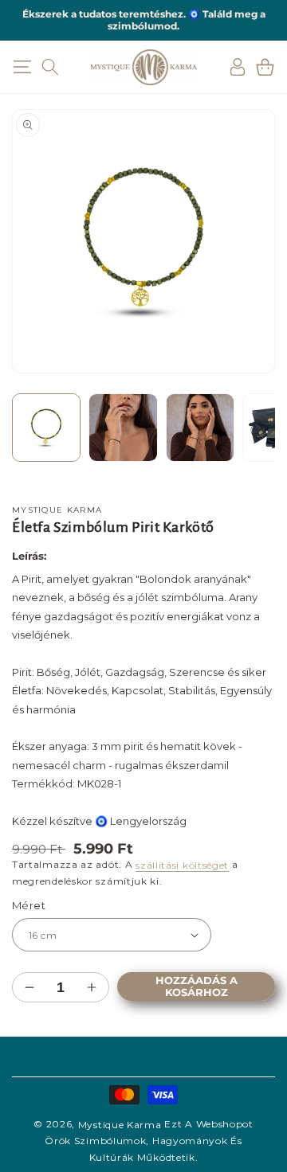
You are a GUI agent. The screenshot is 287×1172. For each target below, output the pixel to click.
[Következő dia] (255, 431)
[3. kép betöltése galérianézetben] (200, 427)
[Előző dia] (32, 431)
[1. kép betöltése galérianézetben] (46, 427)
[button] (22, 67)
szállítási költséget (182, 865)
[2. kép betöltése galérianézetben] (122, 427)
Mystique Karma (120, 1125)
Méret (28, 905)
